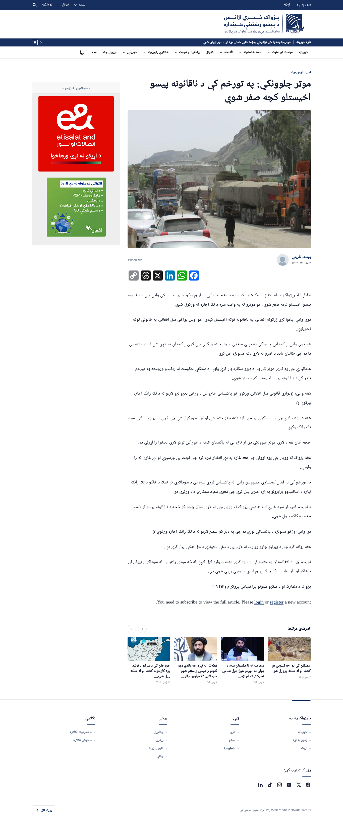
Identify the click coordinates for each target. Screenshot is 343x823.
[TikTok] (270, 785)
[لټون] (34, 5)
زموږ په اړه (304, 5)
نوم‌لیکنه (47, 5)
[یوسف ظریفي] (283, 260)
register (276, 602)
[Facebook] (308, 785)
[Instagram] (279, 785)
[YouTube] (289, 785)
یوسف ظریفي (301, 257)
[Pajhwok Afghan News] (264, 24)
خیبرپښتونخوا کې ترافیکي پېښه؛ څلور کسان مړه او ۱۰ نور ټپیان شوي (247, 42)
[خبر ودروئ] (35, 42)
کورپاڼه (303, 52)
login (259, 602)
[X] (298, 785)
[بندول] (41, 42)
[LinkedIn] (260, 785)
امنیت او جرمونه (301, 72)
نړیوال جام (109, 52)
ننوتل (65, 5)
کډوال (210, 52)
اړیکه (286, 5)
